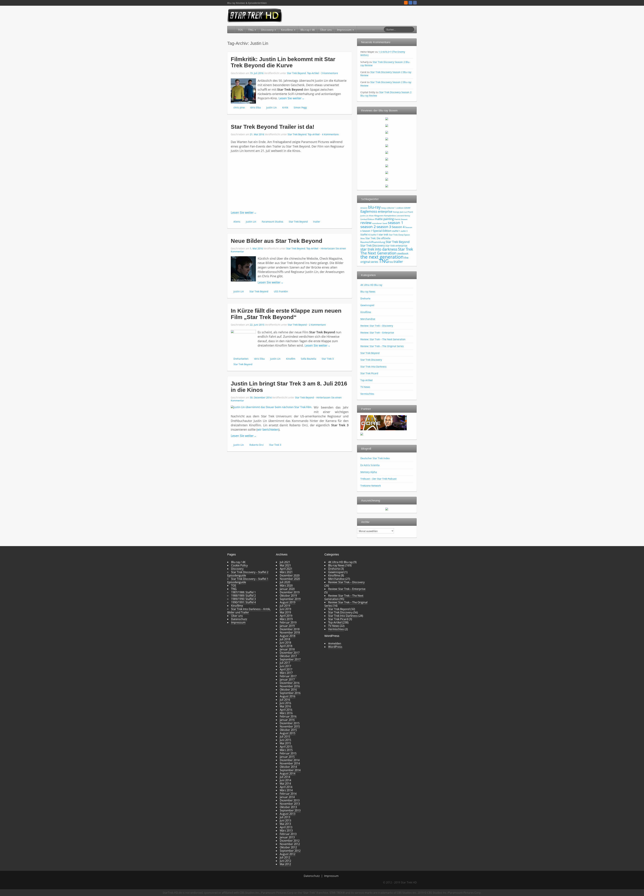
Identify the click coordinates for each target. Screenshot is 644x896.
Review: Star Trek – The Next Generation (383, 339)
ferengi (396, 212)
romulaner (377, 223)
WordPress (335, 647)
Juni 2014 (285, 780)
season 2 (368, 226)
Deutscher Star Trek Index (375, 458)
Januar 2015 (287, 757)
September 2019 (290, 599)
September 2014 (290, 770)
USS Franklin (281, 291)
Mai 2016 (285, 706)
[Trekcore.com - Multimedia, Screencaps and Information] (383, 422)
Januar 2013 (287, 837)
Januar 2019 (287, 626)
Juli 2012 (285, 857)
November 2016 (290, 686)
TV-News (365, 387)
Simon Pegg (300, 107)
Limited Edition (367, 219)
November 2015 (290, 726)
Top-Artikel (313, 73)
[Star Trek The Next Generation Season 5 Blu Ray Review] (386, 145)
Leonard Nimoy (403, 215)
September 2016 (290, 693)
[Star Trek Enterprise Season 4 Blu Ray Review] (386, 186)
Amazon (363, 208)
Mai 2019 (285, 612)
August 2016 (287, 696)
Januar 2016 (287, 720)
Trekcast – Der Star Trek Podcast (378, 478)
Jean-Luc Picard (406, 212)
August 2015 (287, 733)
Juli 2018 (285, 639)
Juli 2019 (285, 606)
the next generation (382, 257)
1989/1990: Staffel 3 (243, 599)
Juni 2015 (285, 740)
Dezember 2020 (290, 575)
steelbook (402, 253)
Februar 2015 (288, 753)
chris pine (239, 107)
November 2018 (290, 632)
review (365, 222)
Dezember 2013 (290, 800)
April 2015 (286, 746)
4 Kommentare (330, 134)
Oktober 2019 (288, 595)
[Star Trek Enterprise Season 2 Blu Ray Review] (386, 172)
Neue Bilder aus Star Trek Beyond (276, 241)
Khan (371, 215)
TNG (251, 30)
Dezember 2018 (290, 629)
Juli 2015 (285, 736)
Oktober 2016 (288, 689)
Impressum (344, 30)
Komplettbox (390, 215)
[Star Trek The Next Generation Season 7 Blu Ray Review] (386, 159)
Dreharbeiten (241, 358)
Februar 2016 (288, 716)
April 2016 (286, 710)
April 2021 (286, 569)
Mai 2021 (285, 565)
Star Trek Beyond (296, 73)
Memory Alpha (368, 472)
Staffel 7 (374, 234)
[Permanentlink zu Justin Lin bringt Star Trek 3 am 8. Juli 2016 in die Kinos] (271, 407)
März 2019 (286, 619)
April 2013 (286, 827)
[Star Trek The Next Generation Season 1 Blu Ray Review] (386, 118)
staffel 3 (404, 231)
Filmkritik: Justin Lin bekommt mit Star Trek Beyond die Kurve (283, 62)
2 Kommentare (317, 324)
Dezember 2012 (290, 840)
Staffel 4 (365, 234)
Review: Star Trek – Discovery (376, 325)
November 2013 (290, 804)
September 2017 (290, 659)
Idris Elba (255, 107)
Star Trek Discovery (372, 245)
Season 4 (398, 227)
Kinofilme (287, 30)
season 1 (395, 222)
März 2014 (286, 790)
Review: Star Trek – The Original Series (382, 346)
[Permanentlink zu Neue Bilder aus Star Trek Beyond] (243, 268)
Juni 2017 (285, 666)
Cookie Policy (239, 565)
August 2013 (287, 814)
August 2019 (287, 602)
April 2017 (286, 669)
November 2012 (290, 844)
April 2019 (286, 616)
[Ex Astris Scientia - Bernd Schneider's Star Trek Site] (361, 433)
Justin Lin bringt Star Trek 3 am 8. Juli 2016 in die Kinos (289, 386)
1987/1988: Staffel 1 (243, 592)
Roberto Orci (256, 444)
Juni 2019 (285, 609)
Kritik (285, 107)
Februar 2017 (288, 676)
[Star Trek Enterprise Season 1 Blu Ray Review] (386, 165)
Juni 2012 (285, 861)
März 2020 (286, 585)
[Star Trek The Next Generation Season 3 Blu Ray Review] (386, 132)
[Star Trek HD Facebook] (415, 3)
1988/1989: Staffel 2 (243, 595)
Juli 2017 (285, 663)
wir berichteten (268, 429)
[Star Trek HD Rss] (406, 3)
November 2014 (290, 763)
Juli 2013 (285, 817)
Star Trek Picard (369, 373)
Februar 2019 (288, 622)
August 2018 (287, 636)
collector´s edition (395, 207)
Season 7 (367, 230)
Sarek (385, 223)
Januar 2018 (287, 649)
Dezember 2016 (290, 683)
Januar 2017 (287, 679)
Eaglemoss (368, 211)
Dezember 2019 (290, 592)
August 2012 (287, 854)
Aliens (236, 221)
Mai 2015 (285, 743)
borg (383, 207)
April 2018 (286, 646)
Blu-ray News (367, 291)
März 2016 (286, 713)
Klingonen (379, 215)
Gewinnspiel (367, 305)
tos (391, 261)
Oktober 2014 (288, 767)
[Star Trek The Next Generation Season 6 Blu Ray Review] (386, 152)
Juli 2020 (285, 582)
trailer (316, 221)
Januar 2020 (287, 589)
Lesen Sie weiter (291, 98)
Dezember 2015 (290, 723)
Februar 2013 (288, 834)
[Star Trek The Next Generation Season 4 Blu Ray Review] (386, 139)
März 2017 (286, 673)
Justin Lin (271, 107)
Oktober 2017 (288, 656)
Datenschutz (239, 619)
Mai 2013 (285, 824)
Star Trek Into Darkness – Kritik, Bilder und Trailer (249, 610)
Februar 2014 (288, 793)
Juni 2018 (285, 642)
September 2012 (290, 851)
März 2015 (286, 750)
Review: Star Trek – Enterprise (377, 332)
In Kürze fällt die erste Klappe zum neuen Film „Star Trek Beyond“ (286, 313)
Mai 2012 (285, 864)
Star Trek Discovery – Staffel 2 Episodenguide (247, 573)
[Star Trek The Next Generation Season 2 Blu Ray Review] (386, 125)
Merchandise (367, 319)
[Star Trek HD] (254, 15)
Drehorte (365, 298)
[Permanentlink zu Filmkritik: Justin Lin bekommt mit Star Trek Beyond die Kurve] (243, 90)
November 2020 (290, 579)
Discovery (267, 30)
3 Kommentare (329, 73)
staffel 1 (396, 230)
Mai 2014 (285, 783)
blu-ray (374, 207)
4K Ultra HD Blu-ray (371, 284)
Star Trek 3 (328, 358)
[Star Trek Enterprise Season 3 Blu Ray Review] (386, 179)
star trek (383, 234)
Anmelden (334, 643)
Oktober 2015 (288, 730)
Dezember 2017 (290, 653)
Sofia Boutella (308, 358)
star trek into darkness (378, 249)
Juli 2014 (285, 777)
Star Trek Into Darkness (373, 366)
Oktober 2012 (288, 847)
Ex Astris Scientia (370, 465)
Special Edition (382, 231)
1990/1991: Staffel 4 (243, 602)
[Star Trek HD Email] (410, 3)
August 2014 (287, 773)
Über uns (326, 30)
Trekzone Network (370, 485)
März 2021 (286, 572)
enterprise (385, 211)
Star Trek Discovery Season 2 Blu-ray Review (385, 63)
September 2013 (290, 810)
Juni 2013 (285, 820)
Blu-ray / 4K (308, 30)
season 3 (384, 226)
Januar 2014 (287, 797)
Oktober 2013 (288, 807)
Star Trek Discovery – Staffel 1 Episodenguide (247, 580)
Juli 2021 (285, 562)
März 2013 (286, 830)
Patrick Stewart (400, 219)
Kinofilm (290, 358)
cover (407, 207)
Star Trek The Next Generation (386, 251)
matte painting (384, 219)
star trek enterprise (396, 245)
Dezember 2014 (290, 760)
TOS (240, 30)
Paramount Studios (272, 221)
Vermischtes (367, 393)
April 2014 (286, 787)
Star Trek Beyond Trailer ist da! (272, 127)
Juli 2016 (285, 699)
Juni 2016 (285, 703)
